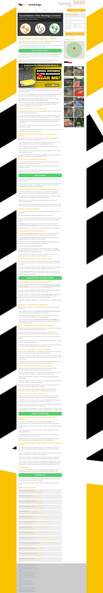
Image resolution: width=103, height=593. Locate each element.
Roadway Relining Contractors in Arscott (28, 577)
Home (20, 10)
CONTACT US (40, 475)
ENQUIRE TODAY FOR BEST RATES (40, 278)
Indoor (52, 10)
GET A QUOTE (40, 175)
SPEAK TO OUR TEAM (40, 414)
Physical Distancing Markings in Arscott (27, 591)
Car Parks (44, 10)
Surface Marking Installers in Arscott (26, 564)
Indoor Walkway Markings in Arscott (27, 588)
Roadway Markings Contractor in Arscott (28, 571)
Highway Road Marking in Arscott (26, 576)
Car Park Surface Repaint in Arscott (27, 584)
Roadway (36, 10)
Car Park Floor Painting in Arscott (26, 583)
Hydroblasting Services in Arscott (25, 590)
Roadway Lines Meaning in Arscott (27, 574)
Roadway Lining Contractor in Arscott (27, 573)
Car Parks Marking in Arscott (25, 580)
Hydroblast (61, 10)
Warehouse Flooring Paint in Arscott (27, 587)
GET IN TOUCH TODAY (40, 51)
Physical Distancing (76, 10)
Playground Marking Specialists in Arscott (28, 569)
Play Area (27, 10)
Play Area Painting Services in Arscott (27, 567)
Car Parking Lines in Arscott (25, 581)
